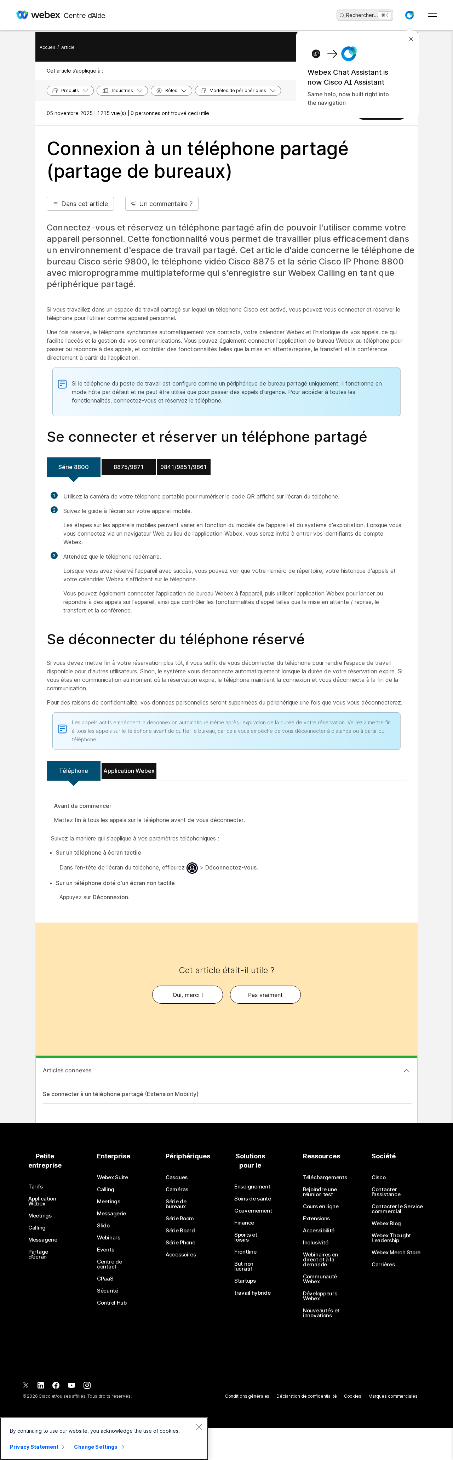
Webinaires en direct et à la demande (320, 1259)
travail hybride (252, 1292)
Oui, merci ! (188, 994)
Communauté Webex (320, 1279)
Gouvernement (253, 1210)
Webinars (108, 1237)
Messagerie (42, 1239)
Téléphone (73, 770)
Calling (37, 1227)
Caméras (177, 1189)
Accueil (47, 47)
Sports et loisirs (245, 1237)
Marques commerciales (393, 1396)
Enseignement (252, 1186)
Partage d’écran (38, 1254)
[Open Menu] (432, 15)
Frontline (245, 1251)
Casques (177, 1177)
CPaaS (105, 1278)
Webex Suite (112, 1177)
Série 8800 (73, 466)
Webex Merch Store (396, 1252)
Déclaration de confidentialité (306, 1396)
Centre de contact (109, 1264)
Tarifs (35, 1186)
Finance (244, 1222)
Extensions (316, 1218)
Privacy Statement (34, 1447)
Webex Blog (386, 1223)
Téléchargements (325, 1177)
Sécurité (107, 1290)
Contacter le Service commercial (397, 1209)
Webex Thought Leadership (391, 1238)
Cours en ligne (321, 1206)
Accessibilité (318, 1230)
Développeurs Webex (320, 1296)
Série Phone (180, 1242)
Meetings (40, 1215)
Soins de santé (252, 1198)
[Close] (198, 1426)
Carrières (383, 1264)
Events (105, 1249)
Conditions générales (247, 1396)
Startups (245, 1280)
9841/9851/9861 (183, 466)
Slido (103, 1225)
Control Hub (112, 1302)
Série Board (180, 1230)
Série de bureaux (176, 1204)
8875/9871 (129, 466)
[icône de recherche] (342, 15)
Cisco (379, 1177)
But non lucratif (243, 1266)
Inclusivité (315, 1242)
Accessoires (181, 1254)
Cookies (352, 1396)
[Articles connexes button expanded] (406, 1070)
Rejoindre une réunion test (320, 1192)
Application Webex (129, 770)
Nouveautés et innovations (321, 1313)
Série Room (180, 1218)
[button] (409, 15)
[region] (104, 1439)
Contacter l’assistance (386, 1192)
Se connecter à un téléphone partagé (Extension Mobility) (121, 1093)
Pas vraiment (265, 994)
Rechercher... (362, 15)
